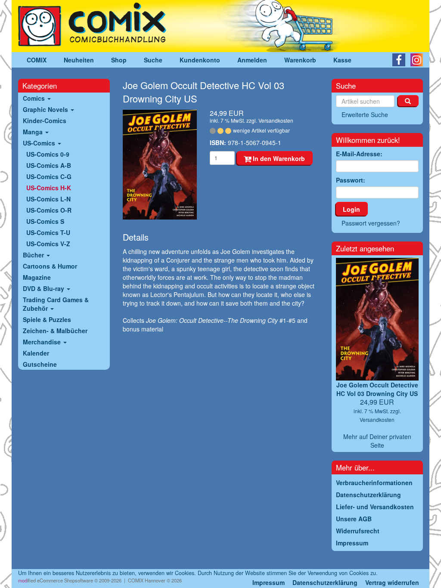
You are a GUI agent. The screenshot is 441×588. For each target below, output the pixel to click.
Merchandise (42, 341)
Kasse (342, 60)
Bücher (34, 255)
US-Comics (40, 143)
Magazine (37, 277)
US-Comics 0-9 (47, 154)
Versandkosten (275, 120)
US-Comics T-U (48, 232)
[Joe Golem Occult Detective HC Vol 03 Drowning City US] (160, 165)
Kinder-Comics (44, 120)
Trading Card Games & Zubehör (56, 304)
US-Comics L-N (48, 199)
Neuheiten (79, 60)
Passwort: (350, 180)
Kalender (36, 353)
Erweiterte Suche (365, 114)
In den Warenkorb (278, 158)
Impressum (268, 582)
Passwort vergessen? (371, 223)
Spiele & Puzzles (47, 319)
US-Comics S (45, 221)
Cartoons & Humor (50, 266)
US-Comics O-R (48, 210)
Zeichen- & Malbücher (55, 330)
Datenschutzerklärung (324, 582)
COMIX (37, 60)
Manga (33, 131)
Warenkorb (300, 60)
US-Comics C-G (48, 176)
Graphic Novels (46, 109)
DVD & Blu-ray (44, 288)
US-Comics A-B (48, 165)
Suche (153, 60)
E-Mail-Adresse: (359, 153)
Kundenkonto (200, 60)
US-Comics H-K (48, 187)
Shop (119, 60)
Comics (35, 98)
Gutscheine (40, 364)
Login (351, 209)
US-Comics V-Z (48, 243)
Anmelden (252, 60)
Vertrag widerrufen (392, 582)
